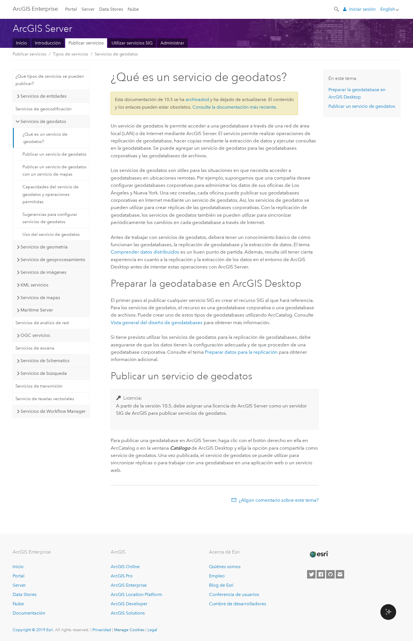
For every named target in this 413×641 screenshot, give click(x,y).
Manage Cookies (129, 629)
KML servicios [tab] (34, 285)
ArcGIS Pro (122, 576)
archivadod (197, 99)
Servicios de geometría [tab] (44, 247)
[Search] (336, 8)
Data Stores (111, 9)
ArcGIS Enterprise (129, 585)
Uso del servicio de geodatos (51, 234)
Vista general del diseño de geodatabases (157, 322)
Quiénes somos (224, 566)
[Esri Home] (318, 554)
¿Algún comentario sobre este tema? (279, 500)
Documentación (29, 613)
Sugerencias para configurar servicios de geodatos (49, 218)
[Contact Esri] (340, 574)
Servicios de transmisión (39, 386)
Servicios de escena (34, 348)
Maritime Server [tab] (37, 310)
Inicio (21, 43)
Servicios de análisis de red (42, 322)
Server (88, 9)
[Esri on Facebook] (321, 574)
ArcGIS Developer (129, 603)
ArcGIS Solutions (128, 613)
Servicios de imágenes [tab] (43, 272)
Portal (71, 9)
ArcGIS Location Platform (136, 594)
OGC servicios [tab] (35, 335)
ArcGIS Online (125, 566)
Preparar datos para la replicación (241, 352)
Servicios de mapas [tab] (40, 297)
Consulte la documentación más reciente (234, 107)
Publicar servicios (86, 43)
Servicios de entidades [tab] (44, 96)
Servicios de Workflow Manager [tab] (53, 411)
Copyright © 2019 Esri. (33, 629)
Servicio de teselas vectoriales (44, 398)
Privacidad (101, 629)
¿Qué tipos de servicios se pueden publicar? (49, 80)
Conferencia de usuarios (234, 594)
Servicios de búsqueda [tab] (44, 373)
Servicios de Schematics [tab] (45, 360)
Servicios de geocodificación (43, 108)
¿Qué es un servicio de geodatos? (44, 138)
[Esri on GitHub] (330, 574)
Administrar (172, 43)
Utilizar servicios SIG (132, 43)
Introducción (48, 43)
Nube (133, 9)
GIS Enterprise (35, 8)
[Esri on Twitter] (311, 574)
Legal (152, 629)
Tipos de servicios (70, 54)
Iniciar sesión (362, 9)
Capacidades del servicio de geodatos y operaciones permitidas (50, 194)
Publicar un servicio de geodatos (54, 154)
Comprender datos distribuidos (145, 252)
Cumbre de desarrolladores (237, 603)
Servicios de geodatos (116, 54)
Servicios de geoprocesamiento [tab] (53, 259)
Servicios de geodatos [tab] (43, 121)
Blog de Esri (221, 585)
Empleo (217, 576)
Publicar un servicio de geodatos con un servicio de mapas (54, 170)
